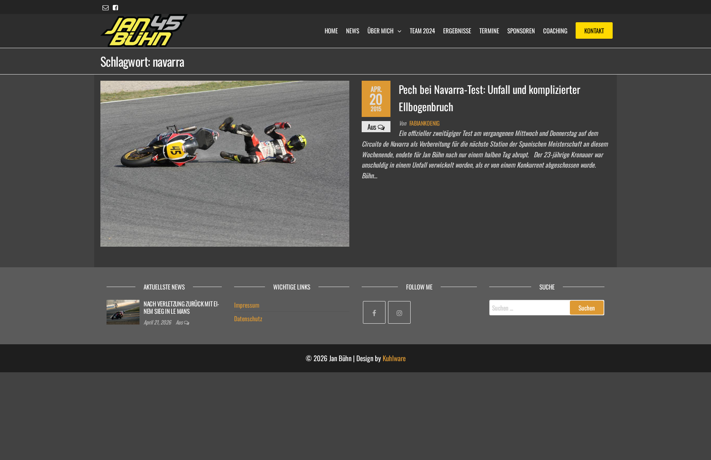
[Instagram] (399, 312)
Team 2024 (422, 30)
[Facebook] (374, 312)
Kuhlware (394, 358)
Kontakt (594, 30)
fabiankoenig (424, 123)
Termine (489, 30)
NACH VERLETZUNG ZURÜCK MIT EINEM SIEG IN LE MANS (181, 307)
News (352, 30)
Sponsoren (521, 30)
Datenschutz (248, 318)
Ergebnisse (457, 30)
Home (331, 30)
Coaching (555, 30)
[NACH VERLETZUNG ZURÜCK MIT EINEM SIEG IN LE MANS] (123, 311)
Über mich (380, 30)
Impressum (246, 304)
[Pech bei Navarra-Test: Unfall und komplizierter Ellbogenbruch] (224, 163)
